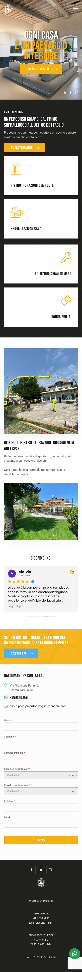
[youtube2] (41, 870)
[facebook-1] (32, 870)
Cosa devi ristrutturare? (17, 769)
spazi (16, 449)
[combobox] (41, 775)
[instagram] (50, 870)
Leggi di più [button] (15, 606)
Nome (8, 720)
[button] (75, 8)
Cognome (10, 736)
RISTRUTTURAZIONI (39, 69)
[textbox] (37, 775)
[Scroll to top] (75, 965)
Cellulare (9, 801)
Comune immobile (14, 752)
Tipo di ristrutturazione (17, 785)
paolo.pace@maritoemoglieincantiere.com (38, 706)
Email (7, 817)
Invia (41, 839)
